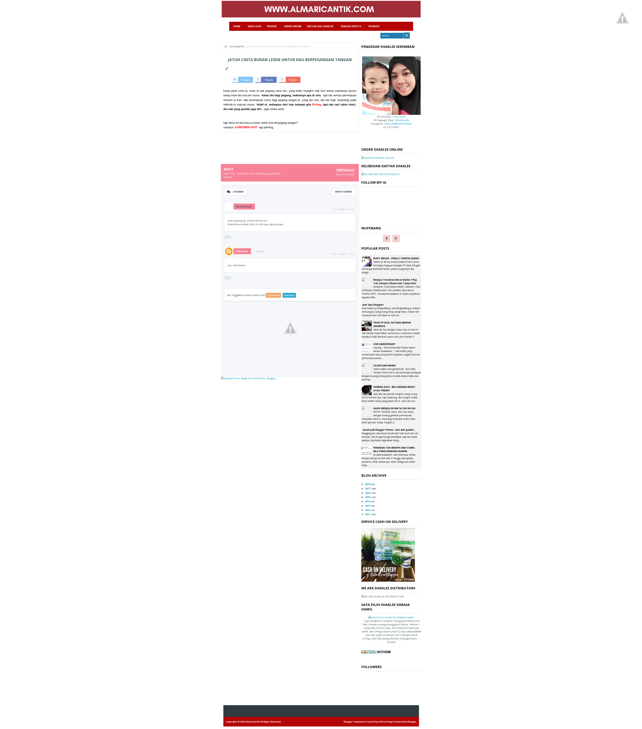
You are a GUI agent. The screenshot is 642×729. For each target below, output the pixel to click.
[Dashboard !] (622, 17)
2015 (367, 497)
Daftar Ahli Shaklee (320, 26)
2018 (367, 484)
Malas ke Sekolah (345, 174)
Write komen (343, 191)
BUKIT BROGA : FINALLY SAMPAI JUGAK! (396, 258)
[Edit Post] (226, 68)
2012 (367, 510)
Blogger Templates (354, 721)
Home (236, 26)
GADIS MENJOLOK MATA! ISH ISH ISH (394, 408)
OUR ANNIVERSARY (384, 344)
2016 (367, 492)
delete (343, 209)
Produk (272, 26)
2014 (367, 501)
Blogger (411, 721)
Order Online (292, 26)
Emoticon (289, 295)
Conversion (273, 295)
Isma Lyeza (399, 116)
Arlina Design (385, 721)
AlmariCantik (402, 120)
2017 (367, 488)
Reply (227, 237)
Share (269, 80)
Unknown (242, 251)
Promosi (373, 26)
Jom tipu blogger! (373, 304)
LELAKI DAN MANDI (384, 365)
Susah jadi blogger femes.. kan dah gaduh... (388, 429)
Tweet (245, 80)
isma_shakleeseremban (398, 123)
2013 (367, 505)
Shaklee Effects (351, 26)
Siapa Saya (254, 26)
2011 (367, 514)
